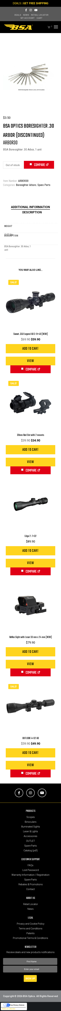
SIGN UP (30, 978)
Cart (39, 18)
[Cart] (47, 27)
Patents (30, 933)
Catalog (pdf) (31, 850)
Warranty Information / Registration (30, 874)
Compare (39, 165)
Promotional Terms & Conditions (30, 938)
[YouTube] (35, 10)
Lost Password (30, 870)
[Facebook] (26, 10)
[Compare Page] (47, 165)
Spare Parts (43, 185)
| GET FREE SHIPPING (35, 3)
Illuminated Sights (30, 826)
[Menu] (55, 27)
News (26, 15)
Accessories (30, 836)
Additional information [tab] (30, 207)
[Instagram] (30, 10)
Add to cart (30, 349)
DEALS (17, 3)
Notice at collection (8, 1009)
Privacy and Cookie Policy (30, 923)
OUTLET (30, 841)
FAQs (30, 865)
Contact (30, 889)
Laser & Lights (30, 831)
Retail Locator (39, 15)
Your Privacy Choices (17, 1005)
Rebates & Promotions (30, 884)
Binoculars (30, 821)
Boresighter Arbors (26, 185)
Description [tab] (32, 212)
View (30, 361)
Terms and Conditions (30, 928)
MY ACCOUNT (28, 18)
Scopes (30, 817)
